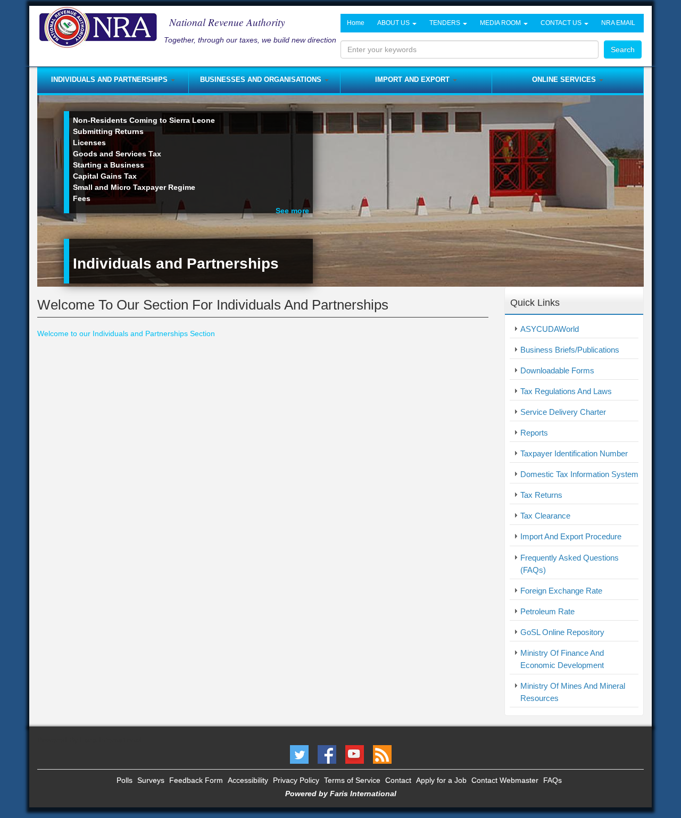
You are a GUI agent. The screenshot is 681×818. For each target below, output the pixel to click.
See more (292, 210)
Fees (81, 198)
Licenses (89, 142)
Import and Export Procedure (570, 536)
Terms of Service (352, 780)
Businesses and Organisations (261, 80)
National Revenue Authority (227, 22)
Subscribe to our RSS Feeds (382, 754)
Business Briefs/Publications (569, 349)
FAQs (552, 780)
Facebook (327, 754)
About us (394, 23)
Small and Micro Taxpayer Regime (134, 187)
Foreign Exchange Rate (561, 590)
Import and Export (413, 80)
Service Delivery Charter (563, 411)
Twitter (299, 754)
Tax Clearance (545, 515)
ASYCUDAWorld (549, 328)
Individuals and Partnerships (110, 80)
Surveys (150, 780)
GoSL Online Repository (562, 632)
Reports (534, 432)
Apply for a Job (441, 780)
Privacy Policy (296, 780)
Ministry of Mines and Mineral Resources (572, 692)
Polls (124, 780)
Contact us (562, 23)
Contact (398, 780)
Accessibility (248, 780)
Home (355, 23)
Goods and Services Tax (117, 153)
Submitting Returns (108, 131)
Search (623, 49)
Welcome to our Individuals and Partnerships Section (126, 333)
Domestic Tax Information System (579, 474)
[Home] (102, 27)
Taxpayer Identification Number (574, 453)
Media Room (501, 23)
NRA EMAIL (618, 23)
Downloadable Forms (557, 370)
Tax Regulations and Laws (566, 391)
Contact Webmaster (504, 780)
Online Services (565, 80)
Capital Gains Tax (105, 176)
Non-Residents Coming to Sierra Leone (144, 120)
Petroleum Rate (547, 611)
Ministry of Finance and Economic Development (562, 659)
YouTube (354, 754)
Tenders (445, 23)
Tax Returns (541, 494)
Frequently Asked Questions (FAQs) (569, 563)
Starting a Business (108, 165)
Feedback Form (196, 780)
